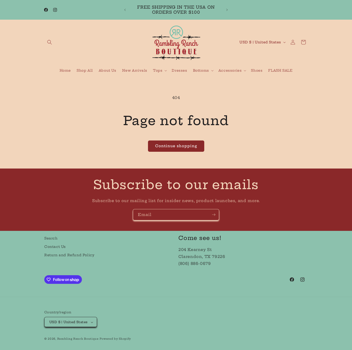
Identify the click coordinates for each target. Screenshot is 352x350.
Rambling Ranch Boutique (78, 339)
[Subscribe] (213, 214)
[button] (49, 42)
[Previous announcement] (125, 9)
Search (51, 238)
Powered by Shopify (115, 339)
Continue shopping (176, 146)
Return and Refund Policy (69, 255)
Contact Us (55, 247)
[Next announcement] (227, 9)
